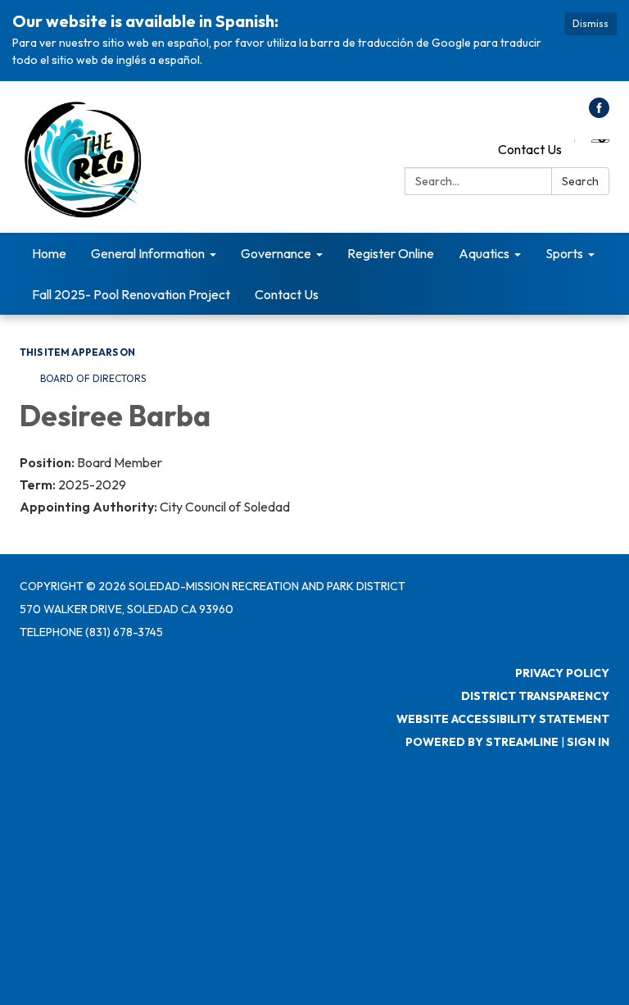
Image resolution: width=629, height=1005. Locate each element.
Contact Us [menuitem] (287, 294)
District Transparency (535, 696)
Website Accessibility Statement (502, 719)
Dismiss (590, 23)
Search (580, 181)
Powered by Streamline (482, 741)
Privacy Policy (562, 673)
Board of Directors (93, 378)
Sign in (588, 741)
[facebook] (599, 113)
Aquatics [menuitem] (484, 253)
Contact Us (530, 149)
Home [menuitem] (49, 253)
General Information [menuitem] (148, 253)
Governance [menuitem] (276, 253)
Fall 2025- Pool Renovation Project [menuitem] (131, 294)
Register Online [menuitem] (390, 253)
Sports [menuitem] (564, 253)
